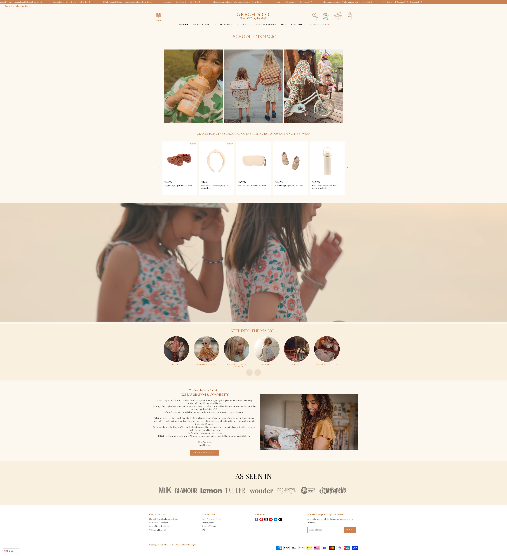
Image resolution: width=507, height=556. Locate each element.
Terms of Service (209, 526)
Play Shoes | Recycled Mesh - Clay (178, 185)
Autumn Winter (223, 24)
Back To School (201, 24)
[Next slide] (258, 372)
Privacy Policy (208, 522)
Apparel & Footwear (265, 24)
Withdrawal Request (157, 530)
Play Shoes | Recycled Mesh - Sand (289, 185)
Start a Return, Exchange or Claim (163, 519)
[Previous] (159, 168)
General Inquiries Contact (160, 526)
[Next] (347, 168)
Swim (283, 24)
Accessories (243, 24)
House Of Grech (318, 24)
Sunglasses (297, 24)
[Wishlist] (158, 11)
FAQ (204, 530)
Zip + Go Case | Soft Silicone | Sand (252, 185)
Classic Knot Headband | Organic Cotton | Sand (214, 186)
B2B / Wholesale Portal (211, 519)
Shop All (183, 24)
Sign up (350, 530)
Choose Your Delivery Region (16, 6)
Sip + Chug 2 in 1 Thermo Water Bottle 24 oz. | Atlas (324, 186)
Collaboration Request (158, 522)
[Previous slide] (249, 372)
